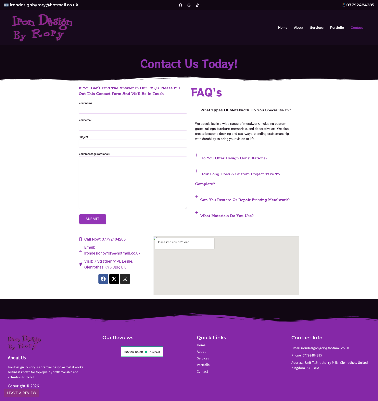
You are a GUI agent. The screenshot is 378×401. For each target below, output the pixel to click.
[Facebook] (180, 5)
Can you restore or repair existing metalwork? (245, 199)
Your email (85, 120)
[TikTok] (197, 5)
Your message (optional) (94, 154)
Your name (85, 103)
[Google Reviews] (189, 5)
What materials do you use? (227, 215)
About (298, 28)
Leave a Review (21, 392)
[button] (245, 110)
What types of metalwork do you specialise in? (245, 110)
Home (282, 28)
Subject (83, 137)
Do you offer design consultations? (234, 158)
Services (316, 28)
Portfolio (337, 28)
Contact (357, 28)
